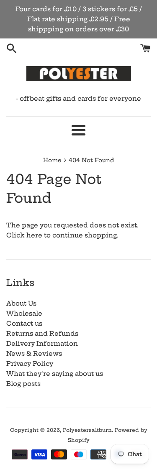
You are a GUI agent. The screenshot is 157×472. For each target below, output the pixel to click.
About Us (21, 303)
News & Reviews (34, 353)
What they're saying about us (54, 374)
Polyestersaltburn (87, 430)
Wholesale (24, 313)
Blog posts (23, 384)
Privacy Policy (29, 363)
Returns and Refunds (42, 333)
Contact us (24, 323)
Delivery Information (42, 343)
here (34, 235)
